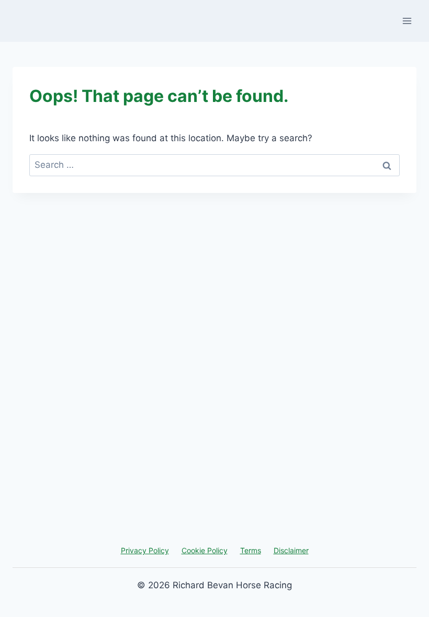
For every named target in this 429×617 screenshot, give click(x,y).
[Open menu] (406, 21)
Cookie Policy (205, 550)
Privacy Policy (145, 550)
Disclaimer (291, 550)
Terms (250, 550)
